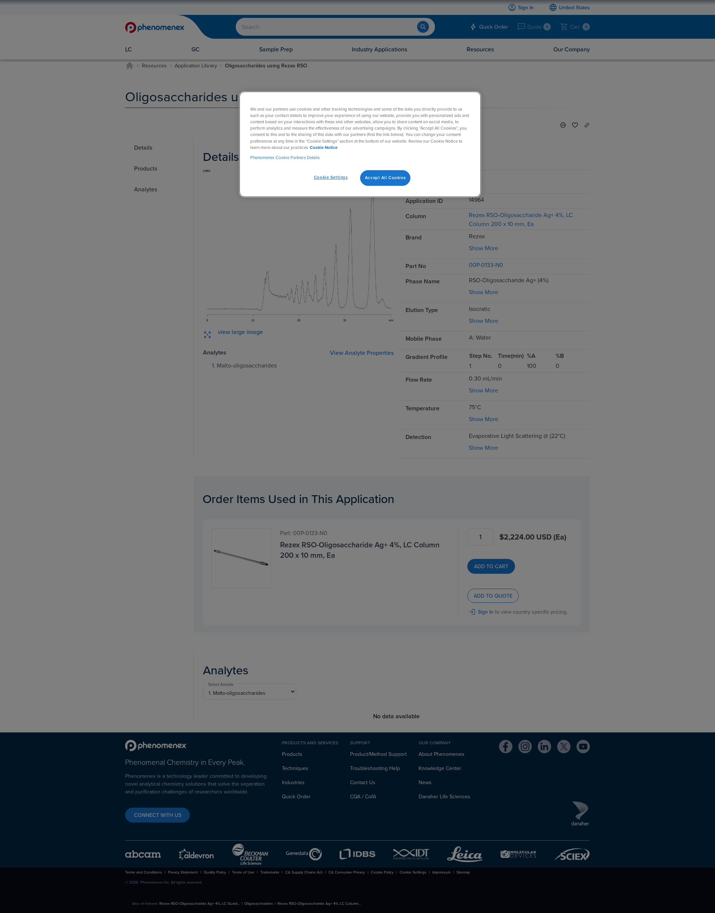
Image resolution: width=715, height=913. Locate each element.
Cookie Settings (331, 177)
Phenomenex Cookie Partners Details (285, 157)
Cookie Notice (323, 147)
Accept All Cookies (385, 178)
